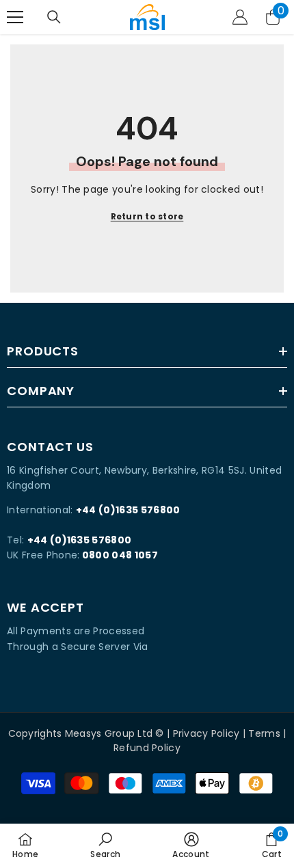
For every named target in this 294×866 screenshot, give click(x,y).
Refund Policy (147, 748)
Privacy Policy (206, 733)
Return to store (147, 216)
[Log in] (240, 17)
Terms (264, 733)
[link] (105, 844)
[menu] (15, 17)
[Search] (54, 17)
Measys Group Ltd (108, 733)
